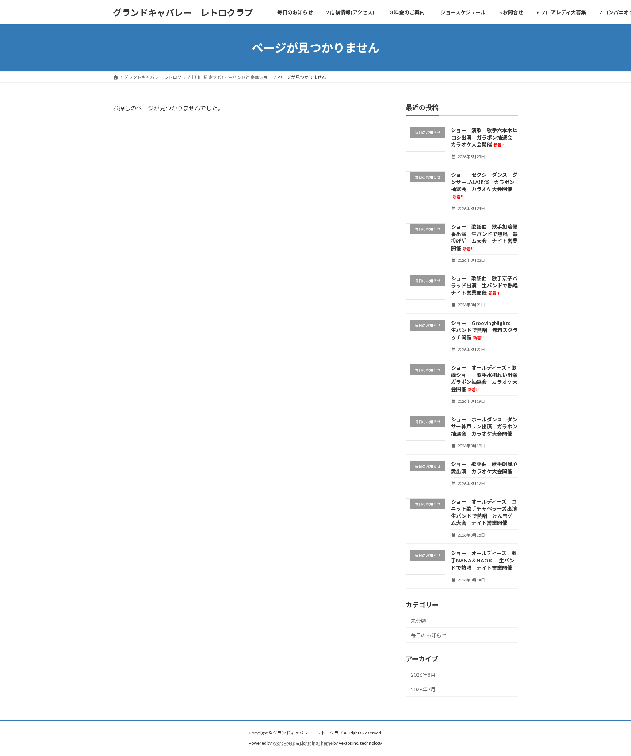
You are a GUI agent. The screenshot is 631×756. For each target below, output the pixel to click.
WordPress (283, 743)
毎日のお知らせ (429, 635)
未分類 (418, 621)
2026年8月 (423, 675)
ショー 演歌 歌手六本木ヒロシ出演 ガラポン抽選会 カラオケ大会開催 (484, 137)
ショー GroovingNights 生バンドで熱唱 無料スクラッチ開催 (484, 330)
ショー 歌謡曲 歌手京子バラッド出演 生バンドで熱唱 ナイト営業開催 (487, 285)
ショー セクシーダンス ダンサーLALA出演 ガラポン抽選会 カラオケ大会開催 (484, 185)
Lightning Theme (316, 743)
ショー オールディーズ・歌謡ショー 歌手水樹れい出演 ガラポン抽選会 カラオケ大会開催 (487, 378)
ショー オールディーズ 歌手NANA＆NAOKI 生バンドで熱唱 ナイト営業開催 (484, 560)
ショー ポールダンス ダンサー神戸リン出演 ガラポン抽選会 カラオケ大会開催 (484, 426)
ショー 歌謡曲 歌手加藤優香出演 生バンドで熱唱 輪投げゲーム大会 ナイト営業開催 (484, 237)
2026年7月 (423, 690)
